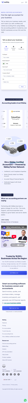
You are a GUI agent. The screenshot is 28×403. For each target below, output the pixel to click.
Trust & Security (6, 331)
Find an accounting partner (9, 343)
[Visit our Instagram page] (15, 374)
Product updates (6, 357)
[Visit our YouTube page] (7, 374)
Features (4, 322)
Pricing (4, 325)
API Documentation (7, 351)
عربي (22, 2)
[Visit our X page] (11, 374)
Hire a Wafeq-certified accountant (11, 336)
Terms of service (6, 384)
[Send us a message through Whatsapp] (25, 400)
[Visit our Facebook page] (18, 374)
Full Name (4, 54)
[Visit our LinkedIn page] (3, 374)
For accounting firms (7, 334)
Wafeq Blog (5, 346)
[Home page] (5, 2)
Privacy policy (14, 384)
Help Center (5, 354)
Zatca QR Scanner (7, 360)
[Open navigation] (26, 2)
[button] (4, 63)
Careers (4, 349)
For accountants (6, 328)
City (3, 79)
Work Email (4, 66)
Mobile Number (5, 60)
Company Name (6, 73)
